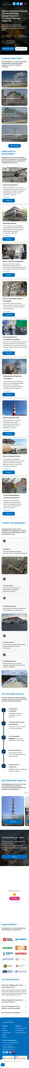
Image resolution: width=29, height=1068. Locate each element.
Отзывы (4, 1035)
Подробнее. (21, 1061)
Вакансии (4, 1030)
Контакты (4, 1037)
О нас (3, 1028)
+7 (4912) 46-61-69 (7, 1045)
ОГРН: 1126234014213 (20, 1032)
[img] (6, 3)
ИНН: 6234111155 (19, 1030)
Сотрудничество (6, 1032)
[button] (8, 49)
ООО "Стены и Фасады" (21, 1028)
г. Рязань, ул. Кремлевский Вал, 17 (10, 1042)
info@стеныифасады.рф (8, 1047)
